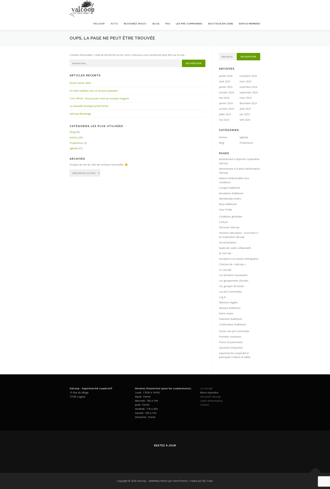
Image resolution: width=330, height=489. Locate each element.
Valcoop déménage (80, 113)
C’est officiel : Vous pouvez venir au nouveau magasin (99, 98)
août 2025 (224, 81)
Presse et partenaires (231, 342)
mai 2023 (224, 119)
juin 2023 (245, 114)
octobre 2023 (226, 108)
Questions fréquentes (231, 347)
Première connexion (230, 336)
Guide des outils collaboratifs (235, 248)
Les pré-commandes (189, 23)
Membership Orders (230, 198)
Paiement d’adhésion (230, 319)
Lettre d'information (211, 400)
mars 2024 (245, 97)
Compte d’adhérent (229, 187)
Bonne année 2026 (80, 83)
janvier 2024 (226, 103)
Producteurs (76, 143)
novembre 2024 (248, 87)
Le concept (225, 269)
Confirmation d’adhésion (232, 324)
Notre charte (226, 313)
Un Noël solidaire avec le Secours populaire (94, 90)
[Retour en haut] (315, 473)
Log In (222, 297)
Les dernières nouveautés (233, 275)
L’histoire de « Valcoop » (232, 264)
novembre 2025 (248, 76)
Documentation (227, 242)
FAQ (167, 23)
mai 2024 (224, 97)
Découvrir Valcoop (229, 227)
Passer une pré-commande (234, 331)
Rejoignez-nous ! (135, 23)
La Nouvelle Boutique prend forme (89, 106)
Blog (156, 23)
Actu (114, 23)
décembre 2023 (248, 103)
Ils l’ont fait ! (225, 253)
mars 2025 (245, 81)
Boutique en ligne (220, 23)
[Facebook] (161, 454)
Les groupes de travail (231, 286)
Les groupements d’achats (233, 280)
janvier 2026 (226, 76)
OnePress (154, 480)
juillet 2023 (225, 114)
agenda (74, 148)
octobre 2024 (226, 92)
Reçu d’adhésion (228, 204)
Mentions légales (228, 302)
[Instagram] (169, 454)
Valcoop (99, 23)
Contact (223, 222)
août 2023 (245, 108)
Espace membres (249, 23)
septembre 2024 (249, 92)
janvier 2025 (226, 87)
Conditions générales (230, 216)
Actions (74, 137)
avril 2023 (245, 119)
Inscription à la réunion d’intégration (239, 258)
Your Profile (225, 209)
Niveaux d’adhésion (229, 308)
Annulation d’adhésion (231, 193)
